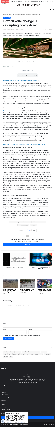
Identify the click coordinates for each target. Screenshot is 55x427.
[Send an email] (13, 29)
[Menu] (2, 9)
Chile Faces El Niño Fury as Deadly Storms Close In (27, 290)
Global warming (23, 225)
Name (5, 323)
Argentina (6, 351)
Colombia (12, 351)
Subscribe (27, 244)
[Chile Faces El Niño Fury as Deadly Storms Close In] (27, 283)
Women (11, 356)
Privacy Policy (5, 394)
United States (47, 354)
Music (27, 354)
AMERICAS (10, 14)
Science (34, 225)
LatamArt (4, 404)
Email (5, 329)
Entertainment (36, 351)
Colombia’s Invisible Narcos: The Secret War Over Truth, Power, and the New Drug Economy (30, 1)
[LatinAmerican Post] (27, 5)
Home (5, 14)
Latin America (16, 354)
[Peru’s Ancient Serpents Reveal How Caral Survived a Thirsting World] (10, 283)
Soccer (36, 354)
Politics (31, 354)
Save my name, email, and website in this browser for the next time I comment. (23, 335)
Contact (4, 392)
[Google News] (31, 230)
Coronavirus (18, 351)
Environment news (39, 222)
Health (5, 354)
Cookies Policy (5, 397)
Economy (30, 351)
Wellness (6, 356)
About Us (4, 389)
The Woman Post (6, 407)
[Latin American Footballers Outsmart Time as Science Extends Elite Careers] (44, 283)
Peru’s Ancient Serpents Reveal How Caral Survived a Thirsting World (10, 291)
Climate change (15, 222)
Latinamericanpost (24, 424)
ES (50, 9)
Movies (22, 354)
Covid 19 (24, 351)
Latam (10, 354)
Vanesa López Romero (8, 29)
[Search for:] (53, 9)
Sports (41, 354)
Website (30, 329)
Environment (16, 14)
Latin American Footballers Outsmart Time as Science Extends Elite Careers (44, 291)
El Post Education (6, 409)
